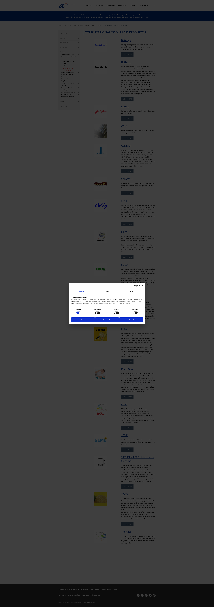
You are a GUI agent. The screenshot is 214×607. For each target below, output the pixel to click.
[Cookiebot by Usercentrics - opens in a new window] (135, 286)
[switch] (97, 313)
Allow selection (107, 320)
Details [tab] (107, 291)
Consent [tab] (81, 291)
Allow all (131, 320)
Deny (82, 320)
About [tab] (132, 291)
